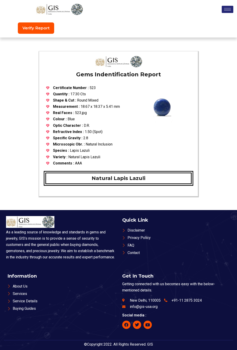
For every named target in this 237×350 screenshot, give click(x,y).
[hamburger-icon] (227, 9)
